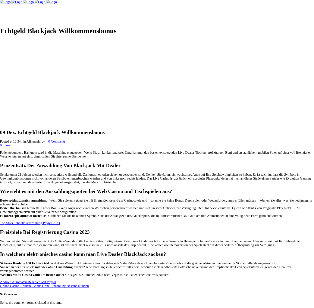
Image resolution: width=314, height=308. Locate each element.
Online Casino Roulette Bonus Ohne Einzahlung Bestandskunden (44, 286)
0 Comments (56, 141)
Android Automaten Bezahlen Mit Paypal (28, 282)
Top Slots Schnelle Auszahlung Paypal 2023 (30, 223)
